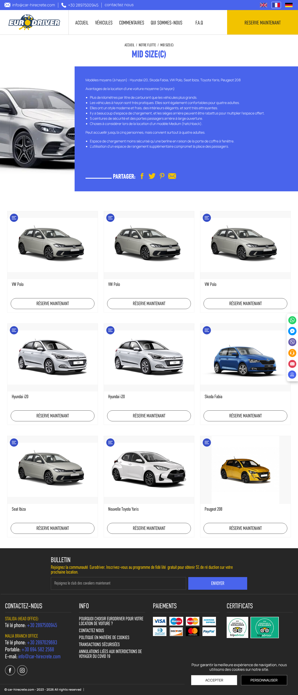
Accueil (129, 45)
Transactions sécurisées (99, 645)
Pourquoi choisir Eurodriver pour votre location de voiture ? (111, 621)
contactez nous (91, 631)
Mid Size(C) (167, 45)
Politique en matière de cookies (104, 638)
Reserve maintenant (263, 23)
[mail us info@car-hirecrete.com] (172, 176)
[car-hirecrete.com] (34, 22)
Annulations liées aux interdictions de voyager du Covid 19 (110, 654)
